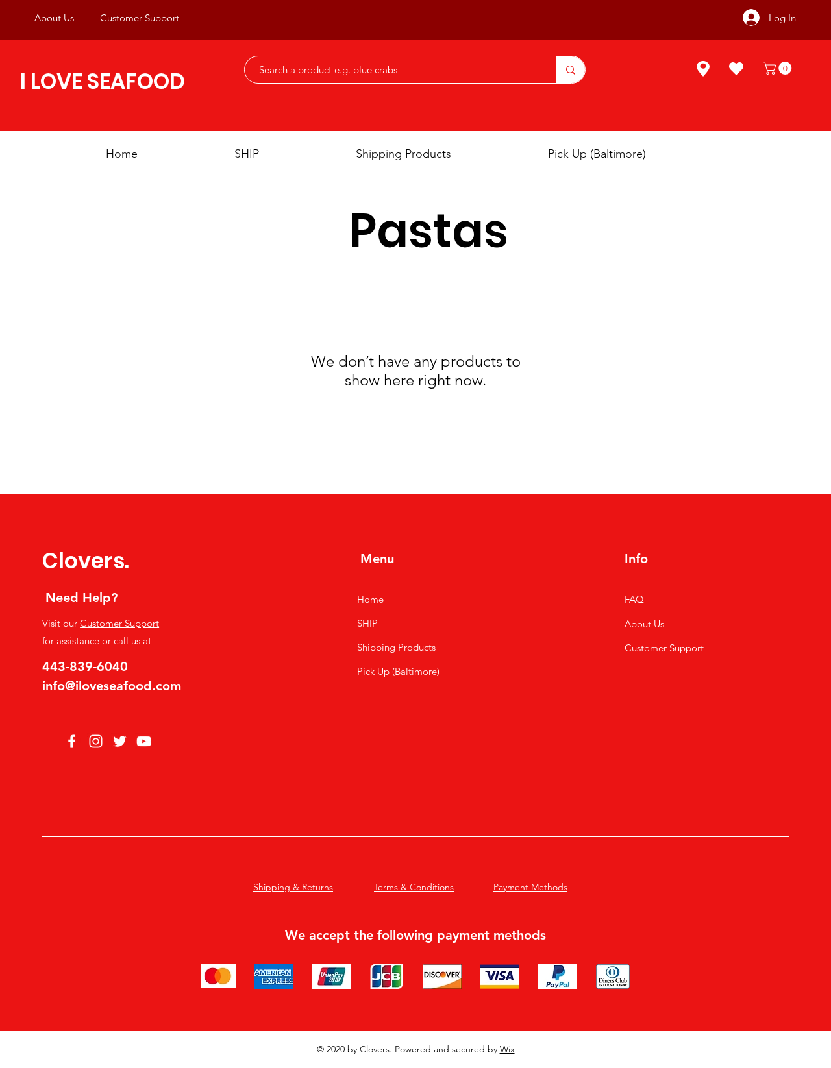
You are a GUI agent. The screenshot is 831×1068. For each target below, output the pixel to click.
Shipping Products (396, 647)
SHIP (367, 623)
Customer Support (119, 623)
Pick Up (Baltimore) (398, 671)
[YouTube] (144, 741)
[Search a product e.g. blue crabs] (570, 69)
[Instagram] (96, 741)
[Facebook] (72, 741)
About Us (644, 624)
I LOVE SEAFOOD (102, 81)
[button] (779, 68)
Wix (507, 1049)
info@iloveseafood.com (111, 686)
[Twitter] (120, 741)
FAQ (634, 599)
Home (370, 599)
